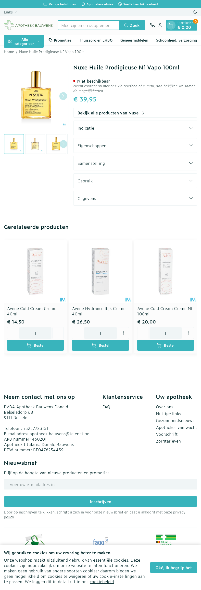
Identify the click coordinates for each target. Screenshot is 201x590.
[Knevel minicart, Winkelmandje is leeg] (171, 25)
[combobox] (88, 25)
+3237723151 (36, 428)
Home (9, 51)
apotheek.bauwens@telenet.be (59, 433)
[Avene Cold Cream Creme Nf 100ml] (165, 271)
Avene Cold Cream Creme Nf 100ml (164, 311)
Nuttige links (168, 413)
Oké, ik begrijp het (173, 567)
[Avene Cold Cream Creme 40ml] (35, 271)
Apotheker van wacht (176, 427)
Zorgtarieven (168, 441)
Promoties (62, 40)
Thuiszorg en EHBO (96, 40)
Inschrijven (100, 501)
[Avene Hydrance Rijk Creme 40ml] (100, 271)
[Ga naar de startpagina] (28, 25)
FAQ (106, 406)
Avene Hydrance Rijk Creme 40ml (99, 311)
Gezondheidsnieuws (175, 420)
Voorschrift (167, 434)
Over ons (164, 406)
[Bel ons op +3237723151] (152, 25)
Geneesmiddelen (134, 40)
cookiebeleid (102, 581)
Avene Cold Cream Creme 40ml (31, 311)
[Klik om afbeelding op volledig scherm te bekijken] (36, 96)
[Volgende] (63, 96)
